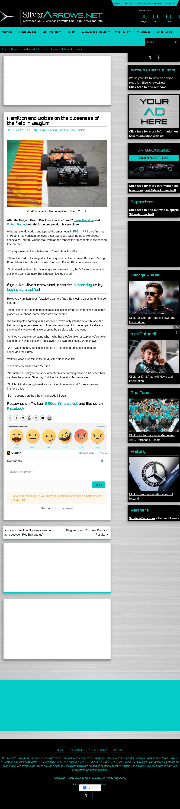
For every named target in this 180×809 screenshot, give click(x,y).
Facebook (15, 407)
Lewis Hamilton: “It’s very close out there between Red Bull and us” (27, 531)
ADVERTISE (76, 749)
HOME (117, 3)
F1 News (12, 49)
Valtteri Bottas (16, 223)
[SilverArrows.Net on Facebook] (176, 332)
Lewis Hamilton (84, 219)
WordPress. (102, 783)
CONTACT (171, 3)
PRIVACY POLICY (97, 749)
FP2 (85, 230)
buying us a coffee (23, 288)
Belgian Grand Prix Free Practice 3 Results (88, 531)
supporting (82, 284)
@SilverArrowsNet (61, 402)
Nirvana (89, 783)
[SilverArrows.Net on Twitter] (176, 326)
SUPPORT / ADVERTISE (149, 3)
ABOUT (128, 3)
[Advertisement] (57, 80)
